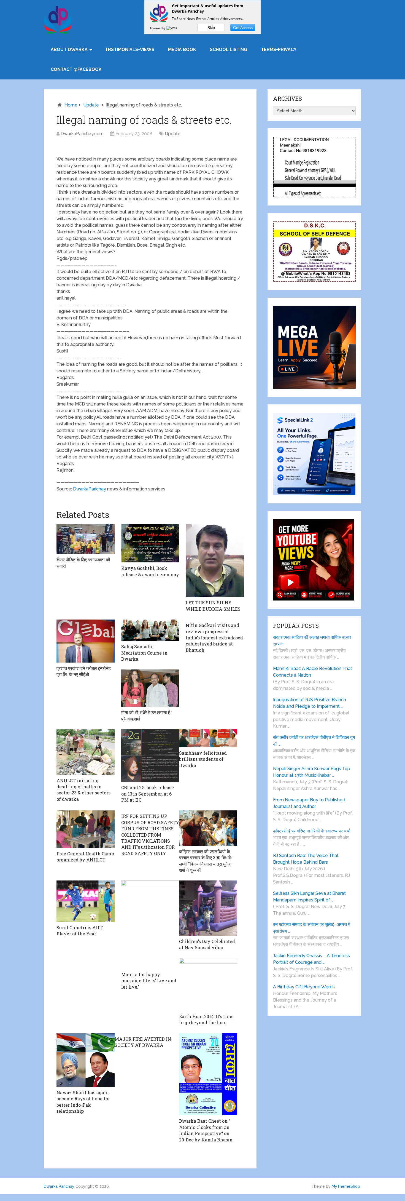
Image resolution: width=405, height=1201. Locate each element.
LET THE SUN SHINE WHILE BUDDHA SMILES (213, 606)
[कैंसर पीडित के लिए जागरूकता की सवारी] (85, 539)
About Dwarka (69, 49)
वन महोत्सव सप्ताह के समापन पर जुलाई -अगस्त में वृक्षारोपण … (311, 928)
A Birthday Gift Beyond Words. (304, 986)
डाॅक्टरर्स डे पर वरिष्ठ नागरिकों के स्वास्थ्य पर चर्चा (311, 831)
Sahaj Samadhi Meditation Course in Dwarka (144, 653)
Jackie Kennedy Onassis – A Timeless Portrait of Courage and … (311, 959)
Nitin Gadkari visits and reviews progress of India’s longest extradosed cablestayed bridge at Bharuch (214, 637)
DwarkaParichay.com (82, 133)
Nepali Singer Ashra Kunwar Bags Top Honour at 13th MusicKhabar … (311, 772)
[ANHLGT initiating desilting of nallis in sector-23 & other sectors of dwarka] (85, 752)
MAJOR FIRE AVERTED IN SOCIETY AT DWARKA (143, 1042)
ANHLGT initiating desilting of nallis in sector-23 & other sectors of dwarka (83, 790)
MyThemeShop (346, 1186)
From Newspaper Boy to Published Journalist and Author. (309, 803)
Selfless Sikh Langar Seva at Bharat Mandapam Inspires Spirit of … (309, 897)
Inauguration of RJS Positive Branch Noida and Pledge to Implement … (309, 703)
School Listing (228, 49)
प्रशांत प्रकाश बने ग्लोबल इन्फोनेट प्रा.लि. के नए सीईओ (83, 671)
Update (91, 105)
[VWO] (172, 28)
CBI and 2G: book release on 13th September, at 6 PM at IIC (147, 793)
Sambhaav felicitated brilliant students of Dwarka (203, 759)
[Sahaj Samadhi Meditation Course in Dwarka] (150, 630)
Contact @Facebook (76, 69)
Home (70, 105)
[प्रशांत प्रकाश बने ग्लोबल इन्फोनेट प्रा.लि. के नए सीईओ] (85, 641)
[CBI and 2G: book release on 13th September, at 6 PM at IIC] (150, 755)
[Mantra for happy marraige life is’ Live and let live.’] (150, 924)
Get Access (243, 27)
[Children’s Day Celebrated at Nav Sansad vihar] (208, 907)
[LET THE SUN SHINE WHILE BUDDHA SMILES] (215, 560)
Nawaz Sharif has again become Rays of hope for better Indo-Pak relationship (83, 1102)
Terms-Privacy (278, 49)
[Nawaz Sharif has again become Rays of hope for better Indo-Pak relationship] (85, 1060)
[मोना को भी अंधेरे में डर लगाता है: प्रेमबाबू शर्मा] (150, 688)
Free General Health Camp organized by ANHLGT (85, 857)
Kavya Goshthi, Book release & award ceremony (150, 571)
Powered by (158, 28)
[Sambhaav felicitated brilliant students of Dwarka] (208, 738)
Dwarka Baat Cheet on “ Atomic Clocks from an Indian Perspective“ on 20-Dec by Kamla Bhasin (206, 1130)
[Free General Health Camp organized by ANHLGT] (85, 829)
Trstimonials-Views (129, 49)
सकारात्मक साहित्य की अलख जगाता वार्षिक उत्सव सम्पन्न (312, 641)
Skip (211, 27)
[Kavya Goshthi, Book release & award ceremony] (150, 543)
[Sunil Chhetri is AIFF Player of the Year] (85, 901)
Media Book (182, 49)
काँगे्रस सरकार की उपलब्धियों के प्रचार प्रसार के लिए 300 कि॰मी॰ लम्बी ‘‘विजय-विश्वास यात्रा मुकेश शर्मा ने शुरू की (206, 860)
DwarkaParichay (89, 489)
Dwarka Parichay (59, 1186)
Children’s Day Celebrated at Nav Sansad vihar (207, 944)
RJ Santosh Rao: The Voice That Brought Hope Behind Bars (306, 859)
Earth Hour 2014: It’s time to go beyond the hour (206, 1019)
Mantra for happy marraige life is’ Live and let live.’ (148, 981)
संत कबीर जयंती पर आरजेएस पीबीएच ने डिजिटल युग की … (314, 741)
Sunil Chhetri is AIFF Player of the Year (79, 930)
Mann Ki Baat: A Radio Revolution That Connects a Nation (312, 672)
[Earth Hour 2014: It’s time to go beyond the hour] (208, 984)
